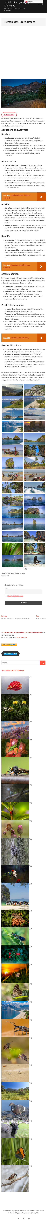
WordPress (11, 1213)
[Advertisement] (23, 54)
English (31, 1)
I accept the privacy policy (15, 596)
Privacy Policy (35, 1213)
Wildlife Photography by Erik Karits (17, 4)
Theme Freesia (39, 1210)
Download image (9, 115)
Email (6, 588)
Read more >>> (22, 638)
